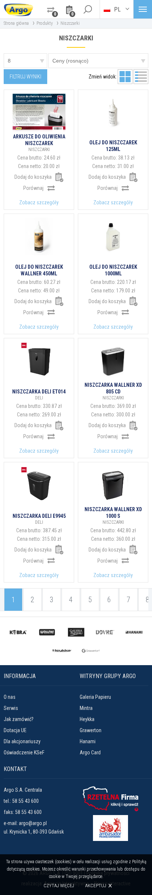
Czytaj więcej (59, 885)
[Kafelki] (125, 76)
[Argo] (18, 9)
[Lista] (141, 76)
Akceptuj (95, 885)
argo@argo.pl (33, 823)
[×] (87, 9)
